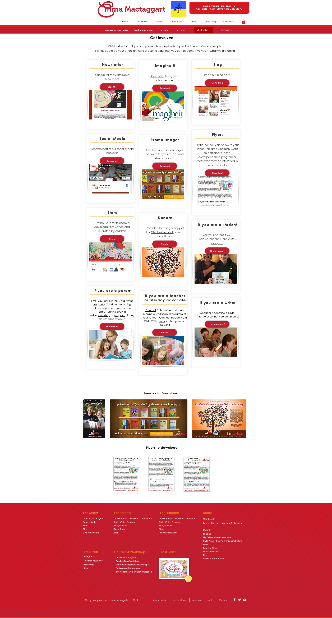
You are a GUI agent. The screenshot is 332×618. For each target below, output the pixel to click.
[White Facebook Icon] (235, 600)
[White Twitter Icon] (240, 600)
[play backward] (87, 418)
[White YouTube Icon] (245, 600)
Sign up (100, 75)
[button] (243, 22)
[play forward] (244, 418)
